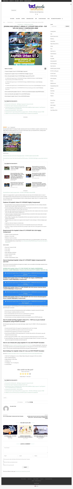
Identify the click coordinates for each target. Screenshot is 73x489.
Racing (5, 397)
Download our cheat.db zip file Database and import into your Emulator (20, 345)
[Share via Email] (32, 402)
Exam (48, 18)
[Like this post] (26, 402)
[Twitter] (37, 14)
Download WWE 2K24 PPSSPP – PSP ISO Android (13, 110)
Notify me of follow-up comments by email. (10, 462)
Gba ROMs (52, 58)
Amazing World (53, 31)
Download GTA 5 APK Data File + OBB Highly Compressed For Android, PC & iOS (19, 104)
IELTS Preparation (53, 63)
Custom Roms (52, 41)
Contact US (52, 102)
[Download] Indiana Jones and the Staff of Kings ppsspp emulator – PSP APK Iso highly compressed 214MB (20, 155)
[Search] (62, 18)
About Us (52, 107)
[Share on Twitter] (28, 402)
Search (51, 24)
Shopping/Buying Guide (54, 85)
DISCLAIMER (52, 105)
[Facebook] (35, 14)
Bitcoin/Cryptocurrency (56, 18)
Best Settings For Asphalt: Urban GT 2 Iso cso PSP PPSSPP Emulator (17, 96)
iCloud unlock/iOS (42, 18)
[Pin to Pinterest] (29, 402)
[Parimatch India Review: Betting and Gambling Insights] (25, 429)
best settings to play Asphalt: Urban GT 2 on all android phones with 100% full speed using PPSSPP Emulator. (25, 353)
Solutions (18, 18)
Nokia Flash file (53, 66)
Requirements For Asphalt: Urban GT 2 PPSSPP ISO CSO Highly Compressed (19, 73)
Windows (51, 95)
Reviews (23, 18)
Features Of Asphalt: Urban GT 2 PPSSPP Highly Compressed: (16, 71)
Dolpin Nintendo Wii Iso (54, 43)
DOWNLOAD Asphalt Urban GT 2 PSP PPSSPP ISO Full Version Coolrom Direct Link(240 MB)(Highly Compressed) (26, 85)
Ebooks (51, 46)
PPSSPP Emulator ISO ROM (55, 68)
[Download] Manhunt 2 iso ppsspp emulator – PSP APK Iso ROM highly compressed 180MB (18, 167)
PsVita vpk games (53, 78)
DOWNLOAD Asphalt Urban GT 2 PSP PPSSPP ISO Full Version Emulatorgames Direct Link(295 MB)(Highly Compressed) (24, 88)
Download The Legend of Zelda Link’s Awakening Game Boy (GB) (16, 105)
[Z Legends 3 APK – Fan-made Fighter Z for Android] (10, 429)
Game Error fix (52, 51)
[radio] (21, 374)
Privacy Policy (52, 100)
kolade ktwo (13, 406)
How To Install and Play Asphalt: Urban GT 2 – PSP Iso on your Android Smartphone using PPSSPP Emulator (24, 91)
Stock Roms (52, 90)
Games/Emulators (29, 18)
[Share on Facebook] (27, 402)
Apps (36, 18)
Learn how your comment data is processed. (23, 471)
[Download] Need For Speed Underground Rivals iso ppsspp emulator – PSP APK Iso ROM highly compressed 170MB (24, 111)
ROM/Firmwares (53, 83)
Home (4, 22)
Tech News (12, 18)
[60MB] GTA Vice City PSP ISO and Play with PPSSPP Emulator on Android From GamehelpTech (21, 113)
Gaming (51, 56)
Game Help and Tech (53, 110)
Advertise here (12, 127)
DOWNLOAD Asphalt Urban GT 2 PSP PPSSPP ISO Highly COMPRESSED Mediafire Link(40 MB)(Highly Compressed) (23, 83)
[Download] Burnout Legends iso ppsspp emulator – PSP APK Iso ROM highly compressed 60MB (19, 192)
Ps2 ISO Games (53, 73)
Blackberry (52, 38)
